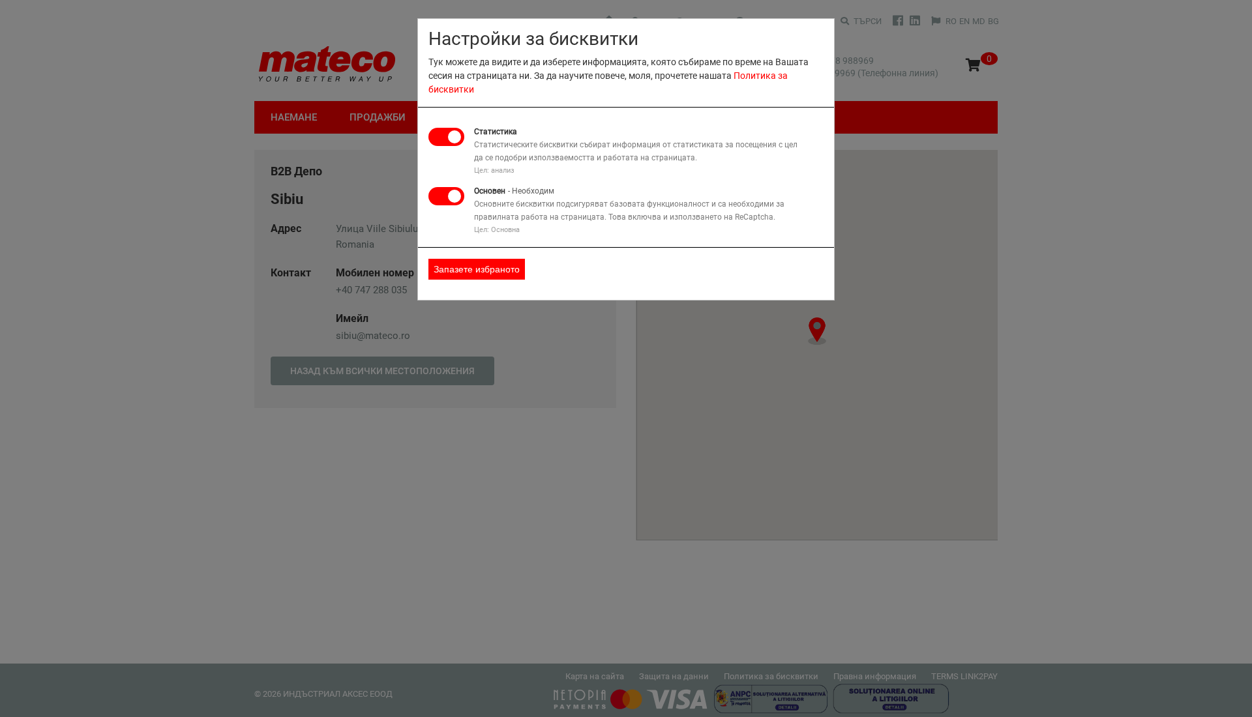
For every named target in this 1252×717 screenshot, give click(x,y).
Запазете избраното (477, 269)
